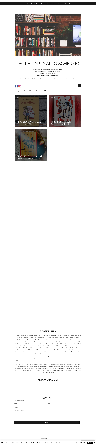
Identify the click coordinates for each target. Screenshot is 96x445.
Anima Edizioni (78, 335)
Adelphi (39, 335)
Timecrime (51, 368)
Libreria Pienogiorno (68, 356)
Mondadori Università (32, 360)
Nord (29, 362)
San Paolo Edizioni (42, 366)
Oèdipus (60, 362)
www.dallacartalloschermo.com (50, 75)
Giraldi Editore (57, 349)
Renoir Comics (70, 364)
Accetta (89, 442)
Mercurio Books (60, 358)
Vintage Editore (45, 370)
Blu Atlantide (20, 339)
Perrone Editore (66, 362)
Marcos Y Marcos (48, 358)
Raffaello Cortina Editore (60, 364)
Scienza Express (49, 366)
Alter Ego (59, 335)
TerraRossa (38, 368)
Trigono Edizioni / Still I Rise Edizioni (73, 368)
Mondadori (24, 360)
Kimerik (34, 354)
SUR (28, 366)
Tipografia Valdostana (59, 368)
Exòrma (52, 347)
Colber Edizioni (58, 341)
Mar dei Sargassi (32, 358)
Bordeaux (57, 339)
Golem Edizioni (64, 349)
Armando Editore (24, 337)
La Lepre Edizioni (68, 354)
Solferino (71, 366)
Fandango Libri (58, 347)
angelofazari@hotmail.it (19, 400)
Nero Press (73, 360)
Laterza (34, 356)
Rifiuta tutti (82, 442)
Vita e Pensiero (53, 370)
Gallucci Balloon (31, 349)
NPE (50, 360)
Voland (58, 370)
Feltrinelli (78, 347)
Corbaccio (65, 341)
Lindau (79, 356)
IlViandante (53, 352)
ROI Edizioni (52, 364)
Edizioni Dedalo (77, 343)
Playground (77, 362)
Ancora (72, 335)
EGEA (55, 343)
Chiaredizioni (44, 341)
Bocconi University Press (29, 339)
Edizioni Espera (20, 345)
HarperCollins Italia (27, 352)
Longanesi (18, 358)
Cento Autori (37, 341)
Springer (26, 368)
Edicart (64, 343)
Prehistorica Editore (38, 364)
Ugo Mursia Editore (25, 370)
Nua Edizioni (40, 362)
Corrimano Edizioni (72, 341)
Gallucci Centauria (40, 349)
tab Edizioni (51, 372)
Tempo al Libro (32, 368)
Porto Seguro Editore (29, 364)
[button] (66, 4)
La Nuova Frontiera (77, 354)
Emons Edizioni (29, 347)
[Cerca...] (79, 85)
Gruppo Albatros (19, 352)
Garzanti (51, 349)
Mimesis (71, 358)
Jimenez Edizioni (23, 354)
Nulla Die (46, 362)
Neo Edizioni (62, 360)
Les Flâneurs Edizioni (58, 356)
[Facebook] (16, 86)
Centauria (31, 341)
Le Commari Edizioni (41, 356)
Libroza (75, 356)
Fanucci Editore (65, 347)
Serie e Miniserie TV (40, 91)
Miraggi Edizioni (18, 360)
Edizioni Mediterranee (70, 345)
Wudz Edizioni (64, 370)
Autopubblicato (50, 337)
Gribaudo (77, 349)
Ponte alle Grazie (19, 364)
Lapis (31, 356)
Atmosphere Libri (42, 337)
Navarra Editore (55, 360)
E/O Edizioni (47, 343)
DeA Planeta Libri (27, 343)
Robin (79, 364)
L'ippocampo (49, 354)
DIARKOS (79, 341)
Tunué (15, 370)
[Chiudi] (94, 443)
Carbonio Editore (18, 341)
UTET (19, 370)
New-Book (79, 360)
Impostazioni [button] (75, 442)
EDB (52, 343)
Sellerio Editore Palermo (59, 366)
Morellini (40, 360)
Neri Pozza (68, 360)
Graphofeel (71, 349)
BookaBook (46, 339)
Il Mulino (42, 352)
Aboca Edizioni (24, 335)
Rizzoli (75, 364)
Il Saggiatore (47, 352)
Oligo (55, 362)
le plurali (46, 372)
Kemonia (30, 354)
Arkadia (18, 337)
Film (30, 91)
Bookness (52, 339)
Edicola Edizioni (70, 343)
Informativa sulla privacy (61, 442)
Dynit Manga (41, 343)
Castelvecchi (25, 341)
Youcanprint (70, 370)
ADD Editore (17, 335)
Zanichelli (76, 370)
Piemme (72, 362)
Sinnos (67, 366)
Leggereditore (50, 356)
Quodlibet (46, 364)
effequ (80, 370)
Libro (25, 91)
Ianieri (37, 352)
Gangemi (47, 349)
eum (43, 372)
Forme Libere (20, 349)
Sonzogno (76, 366)
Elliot (24, 347)
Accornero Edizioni (33, 335)
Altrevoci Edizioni (66, 335)
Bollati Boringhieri (39, 339)
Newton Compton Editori (21, 362)
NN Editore (45, 360)
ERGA (60, 343)
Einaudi (77, 345)
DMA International (19, 343)
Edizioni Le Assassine (51, 345)
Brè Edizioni (62, 339)
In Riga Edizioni (60, 352)
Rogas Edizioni (20, 366)
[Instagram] (19, 86)
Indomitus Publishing (68, 352)
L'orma (54, 354)
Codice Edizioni (51, 341)
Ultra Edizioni (33, 370)
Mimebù (67, 358)
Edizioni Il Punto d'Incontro (30, 345)
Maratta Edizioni (40, 358)
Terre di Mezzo (45, 368)
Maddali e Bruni (24, 358)
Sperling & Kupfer (19, 368)
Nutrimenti (51, 362)
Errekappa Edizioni (38, 347)
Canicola (68, 339)
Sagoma (31, 366)
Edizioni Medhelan (60, 345)
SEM (25, 366)
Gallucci (25, 349)
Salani (35, 366)
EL (57, 343)
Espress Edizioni (46, 347)
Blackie (77, 337)
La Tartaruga (18, 356)
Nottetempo (34, 362)
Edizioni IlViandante (41, 345)
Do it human (35, 343)
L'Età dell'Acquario (41, 354)
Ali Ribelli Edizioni (46, 335)
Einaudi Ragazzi (19, 347)
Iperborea (16, 354)
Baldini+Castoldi (58, 337)
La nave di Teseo (25, 356)
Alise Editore (53, 335)
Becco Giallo (73, 337)
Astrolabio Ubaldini (33, 337)
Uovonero (39, 370)
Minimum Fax (77, 358)
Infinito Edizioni (77, 352)
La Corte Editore (60, 354)
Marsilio (55, 358)
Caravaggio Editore (74, 339)
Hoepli (34, 352)
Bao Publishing (66, 337)
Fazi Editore (72, 347)
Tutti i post (18, 91)
